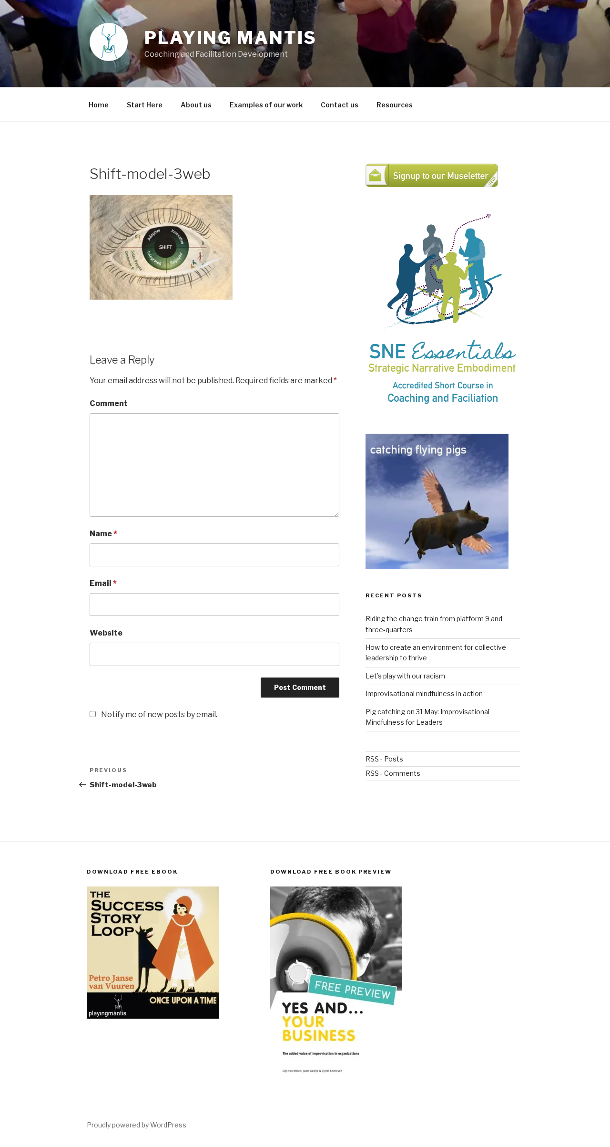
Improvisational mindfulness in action (424, 693)
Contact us (339, 105)
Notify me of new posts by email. (159, 714)
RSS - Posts (384, 759)
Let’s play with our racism (405, 676)
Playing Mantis (230, 37)
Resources (394, 105)
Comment (109, 403)
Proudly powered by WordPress (136, 1125)
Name (103, 533)
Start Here (145, 105)
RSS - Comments (393, 773)
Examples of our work (266, 105)
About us (196, 105)
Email (103, 583)
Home (99, 105)
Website (106, 632)
